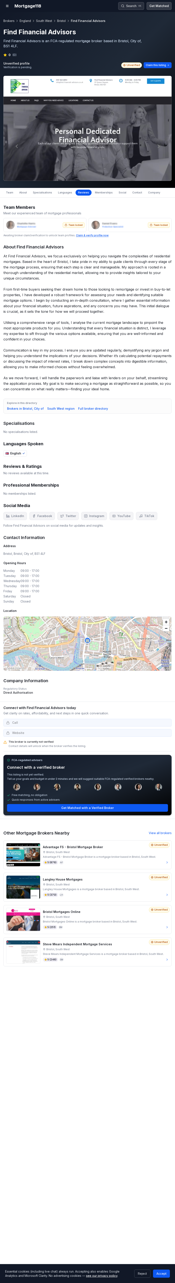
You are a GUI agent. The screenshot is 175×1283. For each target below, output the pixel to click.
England (25, 21)
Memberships (104, 192)
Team (9, 192)
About (23, 192)
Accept (161, 1273)
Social (122, 192)
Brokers (9, 21)
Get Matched (159, 6)
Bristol (61, 21)
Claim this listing (156, 65)
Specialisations (42, 192)
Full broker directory (93, 408)
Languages (65, 192)
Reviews (83, 192)
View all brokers (160, 833)
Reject (142, 1273)
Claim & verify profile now (92, 235)
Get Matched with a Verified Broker (87, 808)
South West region (61, 408)
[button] (87, 640)
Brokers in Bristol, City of (25, 408)
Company (154, 192)
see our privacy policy (101, 1275)
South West (44, 21)
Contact (137, 192)
